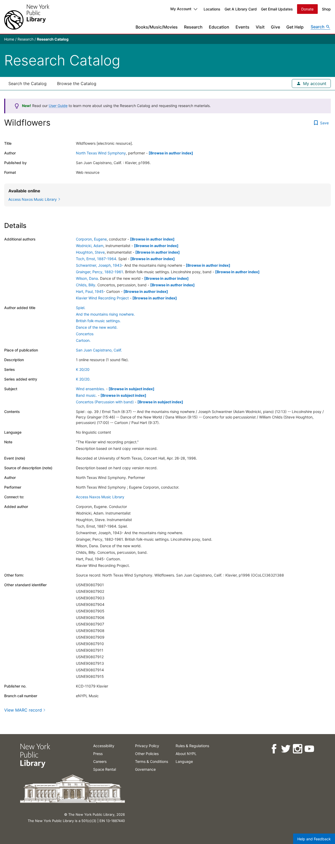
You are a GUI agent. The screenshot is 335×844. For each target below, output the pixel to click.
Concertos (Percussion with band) (105, 402)
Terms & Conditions (151, 761)
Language (184, 761)
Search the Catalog (27, 83)
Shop (326, 9)
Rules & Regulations (192, 746)
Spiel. (80, 307)
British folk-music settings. (98, 320)
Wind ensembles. (90, 389)
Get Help (295, 27)
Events (242, 27)
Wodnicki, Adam (89, 245)
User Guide (58, 105)
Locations (212, 9)
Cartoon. (83, 340)
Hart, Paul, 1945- (90, 291)
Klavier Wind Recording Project (102, 298)
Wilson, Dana (87, 278)
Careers (100, 761)
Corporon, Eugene (91, 239)
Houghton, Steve (90, 252)
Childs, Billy (85, 285)
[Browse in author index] (171, 153)
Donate (307, 9)
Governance (145, 769)
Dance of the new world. (97, 327)
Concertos (84, 334)
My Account (180, 9)
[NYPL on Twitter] (285, 749)
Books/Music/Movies (157, 27)
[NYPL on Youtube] (309, 749)
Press (98, 753)
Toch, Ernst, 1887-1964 (96, 258)
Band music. (86, 395)
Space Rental (104, 769)
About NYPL (186, 753)
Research (193, 27)
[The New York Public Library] (26, 17)
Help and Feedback (314, 839)
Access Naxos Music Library (100, 497)
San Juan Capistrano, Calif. (99, 350)
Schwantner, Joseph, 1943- (99, 265)
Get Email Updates (277, 9)
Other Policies (147, 753)
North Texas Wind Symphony (101, 153)
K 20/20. (83, 379)
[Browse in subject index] (131, 389)
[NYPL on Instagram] (297, 749)
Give (275, 27)
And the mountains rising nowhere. (105, 314)
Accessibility (103, 746)
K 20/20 (83, 369)
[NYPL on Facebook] (274, 749)
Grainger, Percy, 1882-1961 (99, 272)
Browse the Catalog (76, 83)
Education (219, 27)
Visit (260, 27)
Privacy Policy (147, 746)
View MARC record (23, 710)
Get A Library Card (241, 9)
